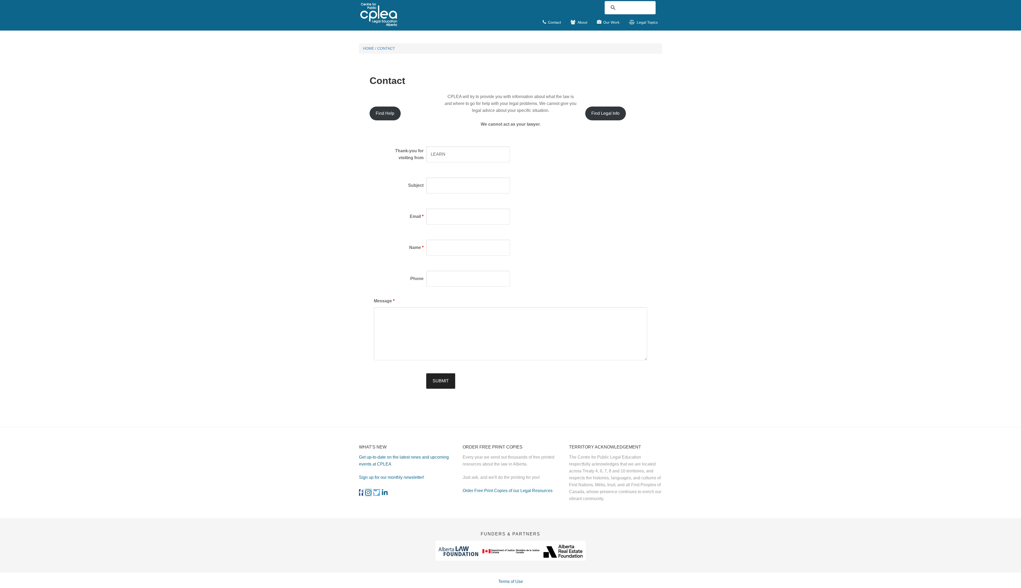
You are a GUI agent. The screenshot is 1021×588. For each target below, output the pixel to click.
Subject (416, 185)
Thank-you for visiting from (409, 154)
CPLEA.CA (399, 14)
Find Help (385, 113)
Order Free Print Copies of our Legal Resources (508, 490)
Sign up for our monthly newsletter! (391, 477)
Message (384, 301)
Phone (417, 278)
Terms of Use (510, 581)
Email (417, 216)
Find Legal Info (605, 113)
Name (416, 247)
